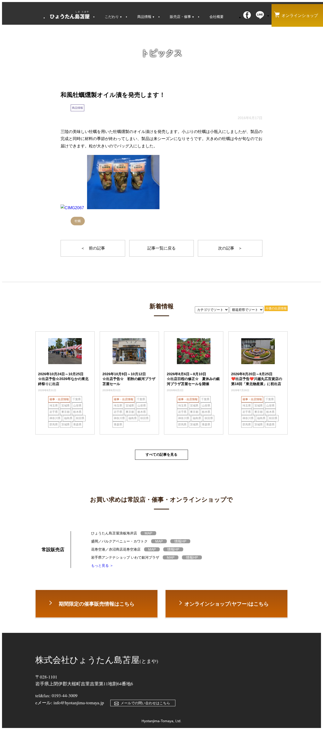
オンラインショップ (300, 15)
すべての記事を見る (161, 454)
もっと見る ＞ (102, 565)
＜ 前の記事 (93, 248)
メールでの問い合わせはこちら (145, 703)
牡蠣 (78, 221)
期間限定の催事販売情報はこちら (96, 603)
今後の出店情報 (276, 308)
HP (180, 541)
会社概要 (216, 17)
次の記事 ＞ (230, 248)
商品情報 (77, 107)
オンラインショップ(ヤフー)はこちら (226, 603)
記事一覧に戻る (161, 248)
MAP (148, 533)
